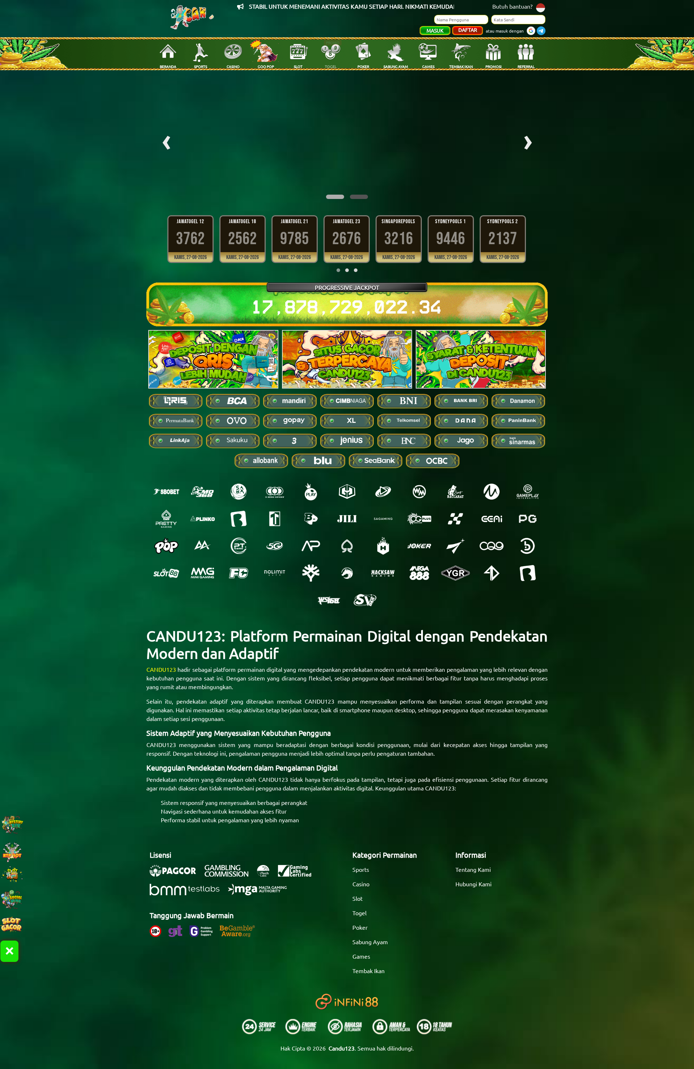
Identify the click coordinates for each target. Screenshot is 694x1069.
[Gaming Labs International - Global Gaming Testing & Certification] (298, 874)
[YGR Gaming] (455, 573)
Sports (360, 869)
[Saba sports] (238, 492)
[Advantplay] (310, 546)
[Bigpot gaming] (310, 519)
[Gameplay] (527, 492)
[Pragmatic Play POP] (166, 546)
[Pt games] (238, 546)
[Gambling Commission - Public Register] (230, 874)
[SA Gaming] (383, 519)
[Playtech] (383, 492)
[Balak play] (527, 573)
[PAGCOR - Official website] (176, 874)
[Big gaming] (238, 519)
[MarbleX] (455, 519)
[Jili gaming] (347, 519)
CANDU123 (161, 669)
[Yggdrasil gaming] (310, 573)
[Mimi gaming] (202, 573)
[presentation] (166, 139)
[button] (335, 197)
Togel (359, 912)
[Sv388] (365, 600)
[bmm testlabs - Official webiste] (188, 893)
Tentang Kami (473, 869)
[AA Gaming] (202, 546)
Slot (357, 898)
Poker (360, 927)
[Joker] (419, 546)
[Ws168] (328, 600)
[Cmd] (202, 492)
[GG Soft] (347, 492)
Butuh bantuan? (512, 6)
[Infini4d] (491, 573)
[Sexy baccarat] (455, 492)
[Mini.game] (202, 519)
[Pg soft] (527, 519)
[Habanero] (383, 546)
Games (361, 956)
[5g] (274, 546)
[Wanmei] (419, 492)
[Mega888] (419, 573)
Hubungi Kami (473, 883)
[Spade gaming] (347, 546)
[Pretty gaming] (166, 519)
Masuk (435, 30)
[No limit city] (274, 573)
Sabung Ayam (370, 941)
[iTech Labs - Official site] (267, 874)
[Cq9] (491, 546)
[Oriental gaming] (419, 519)
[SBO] (166, 492)
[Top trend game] (274, 519)
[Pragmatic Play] (310, 492)
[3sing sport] (274, 492)
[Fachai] (238, 573)
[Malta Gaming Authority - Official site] (261, 893)
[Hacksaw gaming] (383, 573)
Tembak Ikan (368, 970)
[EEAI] (491, 519)
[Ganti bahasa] (540, 7)
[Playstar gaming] (455, 546)
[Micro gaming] (491, 492)
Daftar (467, 29)
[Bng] (527, 546)
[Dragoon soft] (347, 573)
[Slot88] (166, 573)
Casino (360, 883)
